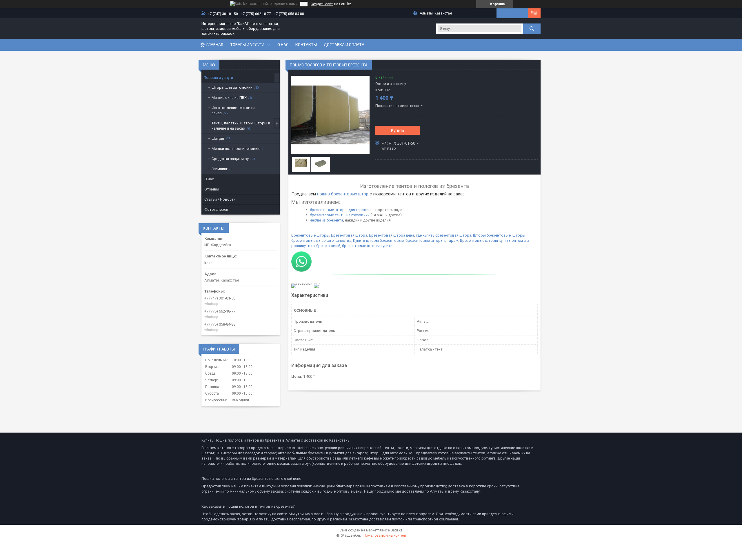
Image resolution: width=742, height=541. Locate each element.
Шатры (218, 138)
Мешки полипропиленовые (236, 148)
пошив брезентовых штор (342, 194)
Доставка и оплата (344, 45)
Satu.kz (397, 530)
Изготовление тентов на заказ (233, 110)
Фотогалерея (216, 209)
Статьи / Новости (220, 199)
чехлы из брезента (326, 220)
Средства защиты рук (231, 159)
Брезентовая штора (349, 235)
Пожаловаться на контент (384, 535)
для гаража (358, 210)
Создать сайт (322, 4)
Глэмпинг (220, 169)
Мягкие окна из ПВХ (229, 97)
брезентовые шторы (329, 210)
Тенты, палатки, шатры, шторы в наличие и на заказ (241, 125)
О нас (282, 45)
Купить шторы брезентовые (378, 240)
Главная (214, 45)
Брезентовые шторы (310, 235)
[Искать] (532, 28)
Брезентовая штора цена (391, 235)
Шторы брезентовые (492, 235)
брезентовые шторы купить (367, 246)
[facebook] (301, 283)
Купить (397, 130)
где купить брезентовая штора (443, 235)
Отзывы (211, 189)
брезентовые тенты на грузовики (340, 215)
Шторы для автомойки (232, 87)
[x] (317, 283)
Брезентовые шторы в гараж (431, 240)
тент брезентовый (324, 246)
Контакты (306, 45)
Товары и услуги (247, 45)
